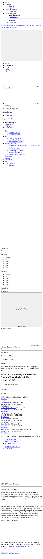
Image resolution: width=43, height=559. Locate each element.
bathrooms (4, 271)
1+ (8, 260)
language (11, 165)
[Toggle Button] (21, 45)
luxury (3, 363)
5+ (8, 267)
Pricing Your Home (15, 138)
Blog (6, 161)
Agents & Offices (10, 143)
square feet (4, 288)
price (2, 250)
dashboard (12, 6)
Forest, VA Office (14, 149)
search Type (4, 249)
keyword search (6, 328)
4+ (8, 265)
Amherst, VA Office (15, 152)
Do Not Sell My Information (10, 553)
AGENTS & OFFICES (12, 447)
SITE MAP (8, 449)
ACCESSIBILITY (11, 443)
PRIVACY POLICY (11, 442)
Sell (6, 136)
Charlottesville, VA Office (17, 154)
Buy (6, 131)
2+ (8, 262)
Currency (12, 163)
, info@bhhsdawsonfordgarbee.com (18, 546)
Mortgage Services (15, 134)
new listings (4, 352)
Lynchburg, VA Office (16, 151)
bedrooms (4, 254)
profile (7, 69)
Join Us (7, 158)
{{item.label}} (13, 11)
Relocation (8, 156)
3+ (8, 264)
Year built (4, 330)
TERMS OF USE (10, 440)
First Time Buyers (14, 133)
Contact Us (8, 159)
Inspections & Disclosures (17, 140)
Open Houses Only (7, 359)
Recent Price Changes (8, 356)
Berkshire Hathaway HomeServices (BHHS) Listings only (19, 367)
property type (5, 291)
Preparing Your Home (16, 142)
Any (8, 258)
